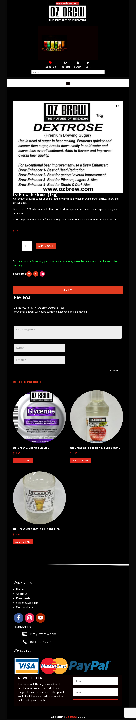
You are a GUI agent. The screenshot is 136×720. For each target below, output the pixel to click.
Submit (115, 370)
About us (21, 594)
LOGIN (78, 67)
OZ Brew (71, 716)
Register (65, 67)
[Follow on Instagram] (42, 274)
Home (20, 589)
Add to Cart (45, 245)
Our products (24, 607)
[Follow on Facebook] (29, 274)
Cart (88, 67)
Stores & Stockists (27, 603)
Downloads (23, 598)
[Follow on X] (35, 274)
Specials (50, 67)
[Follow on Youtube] (40, 618)
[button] (118, 106)
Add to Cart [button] (23, 460)
